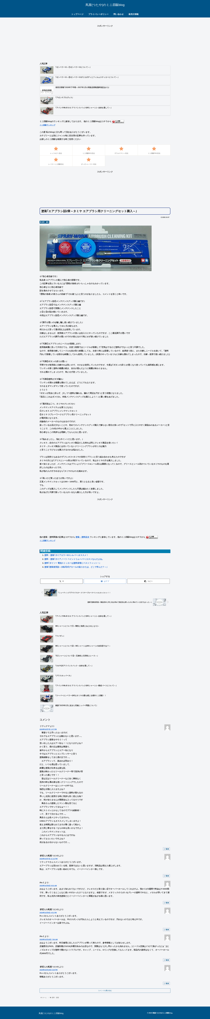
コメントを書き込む (105, 990)
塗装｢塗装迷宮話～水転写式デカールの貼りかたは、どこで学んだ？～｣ (75, 567)
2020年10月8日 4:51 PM (48, 912)
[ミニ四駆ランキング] (118, 121)
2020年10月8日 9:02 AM (48, 885)
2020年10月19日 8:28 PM (49, 970)
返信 (167, 849)
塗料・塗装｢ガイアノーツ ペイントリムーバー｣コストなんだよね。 (74, 559)
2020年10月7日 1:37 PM (48, 729)
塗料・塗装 (45, 222)
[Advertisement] (105, 43)
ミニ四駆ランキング (47, 125)
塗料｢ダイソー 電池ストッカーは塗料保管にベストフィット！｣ (72, 563)
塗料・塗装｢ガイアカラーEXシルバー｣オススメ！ (66, 555)
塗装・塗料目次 (82, 537)
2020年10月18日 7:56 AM (49, 939)
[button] (148, 581)
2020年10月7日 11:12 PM (49, 859)
